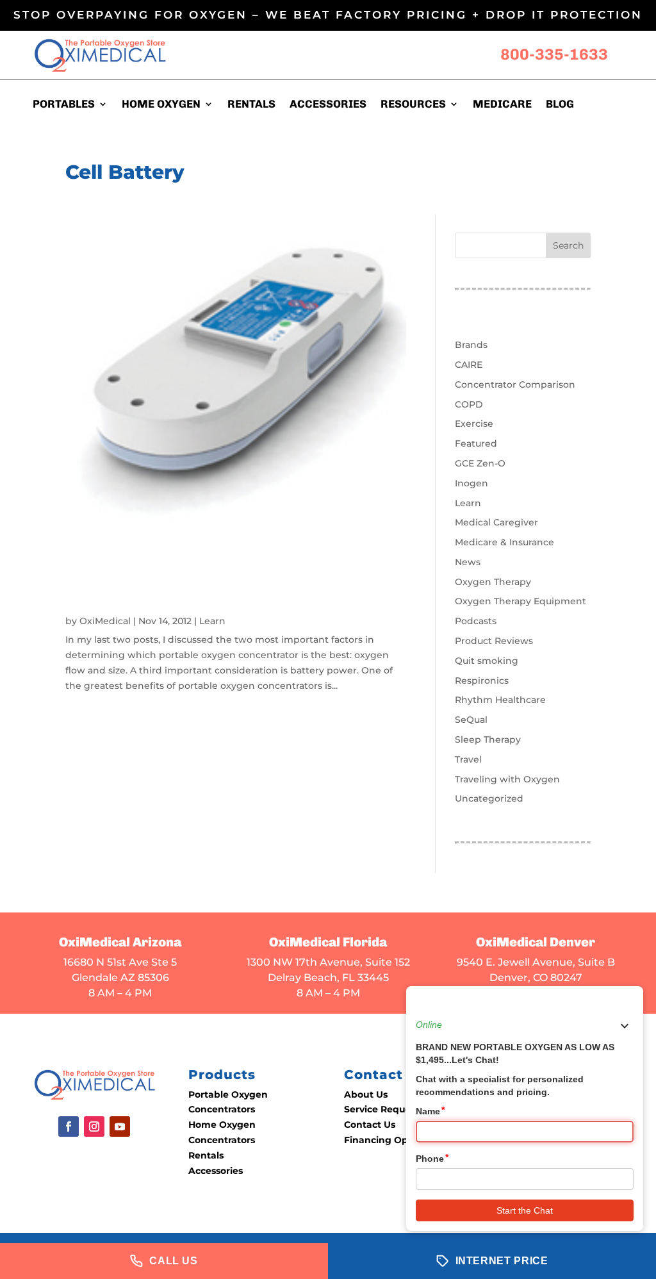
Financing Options (387, 1140)
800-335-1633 (554, 54)
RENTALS (251, 104)
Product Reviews (494, 641)
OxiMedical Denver (535, 942)
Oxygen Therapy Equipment (520, 601)
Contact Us (369, 1124)
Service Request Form (395, 1109)
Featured (476, 443)
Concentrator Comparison (515, 384)
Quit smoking (486, 660)
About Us (366, 1094)
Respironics (482, 680)
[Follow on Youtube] (120, 1126)
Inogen (471, 483)
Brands (471, 345)
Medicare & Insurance (504, 542)
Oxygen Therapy (493, 582)
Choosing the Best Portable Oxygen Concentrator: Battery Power (217, 590)
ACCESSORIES (328, 104)
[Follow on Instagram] (94, 1126)
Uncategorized (489, 798)
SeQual (471, 719)
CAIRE (468, 364)
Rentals (206, 1155)
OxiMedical (105, 621)
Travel (468, 759)
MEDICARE (502, 104)
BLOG (560, 104)
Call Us (173, 1260)
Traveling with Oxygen (507, 779)
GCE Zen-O (480, 463)
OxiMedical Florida (328, 942)
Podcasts (475, 621)
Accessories (215, 1170)
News (467, 562)
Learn (212, 621)
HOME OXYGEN (161, 104)
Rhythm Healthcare (500, 700)
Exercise (474, 423)
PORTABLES (64, 104)
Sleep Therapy (488, 739)
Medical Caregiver (496, 522)
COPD (469, 404)
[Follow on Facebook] (68, 1126)
